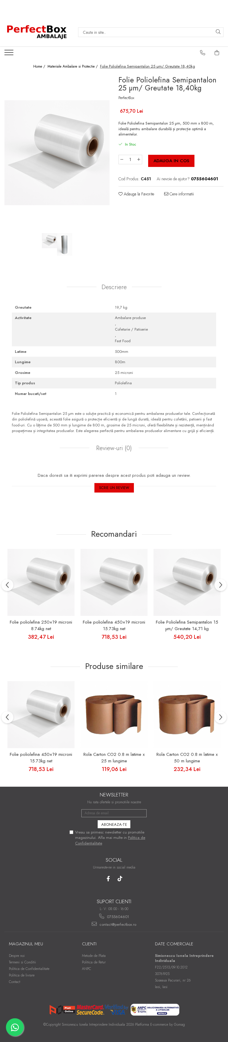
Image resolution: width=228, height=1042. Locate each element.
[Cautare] (218, 32)
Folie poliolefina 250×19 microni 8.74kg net (41, 625)
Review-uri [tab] (113, 448)
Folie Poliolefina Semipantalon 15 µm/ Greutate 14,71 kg (187, 625)
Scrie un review (114, 487)
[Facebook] (108, 879)
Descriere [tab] (114, 287)
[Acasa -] (36, 32)
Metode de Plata (94, 955)
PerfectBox (126, 98)
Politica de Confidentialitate (29, 968)
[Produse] (9, 54)
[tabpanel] (57, 152)
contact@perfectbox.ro (117, 924)
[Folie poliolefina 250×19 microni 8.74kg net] (41, 582)
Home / (39, 66)
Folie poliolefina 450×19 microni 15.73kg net (114, 625)
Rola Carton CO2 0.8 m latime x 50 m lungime (187, 757)
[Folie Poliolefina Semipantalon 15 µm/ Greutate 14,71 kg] (187, 582)
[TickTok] (120, 879)
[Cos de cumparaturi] (217, 53)
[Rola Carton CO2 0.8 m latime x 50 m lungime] (187, 714)
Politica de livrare (21, 975)
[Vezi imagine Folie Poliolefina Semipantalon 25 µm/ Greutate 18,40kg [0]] (49, 240)
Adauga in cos (171, 160)
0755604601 (117, 917)
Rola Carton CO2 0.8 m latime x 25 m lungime (114, 757)
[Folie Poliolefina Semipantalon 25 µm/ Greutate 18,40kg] (57, 152)
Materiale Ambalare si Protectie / (73, 66)
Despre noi (17, 955)
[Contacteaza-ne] (203, 53)
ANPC (86, 968)
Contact (14, 981)
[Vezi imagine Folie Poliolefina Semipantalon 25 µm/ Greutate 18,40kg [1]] (64, 244)
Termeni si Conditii (22, 962)
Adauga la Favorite (138, 194)
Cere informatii (181, 194)
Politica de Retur (94, 962)
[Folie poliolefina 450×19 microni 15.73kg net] (114, 582)
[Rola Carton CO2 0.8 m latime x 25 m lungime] (114, 714)
